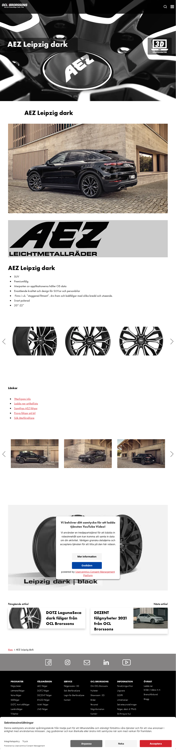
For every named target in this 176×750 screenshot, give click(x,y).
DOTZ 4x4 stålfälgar (20, 704)
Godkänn (87, 565)
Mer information (86, 556)
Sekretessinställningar (127, 704)
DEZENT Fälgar (44, 695)
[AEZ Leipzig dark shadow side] (88, 341)
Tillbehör (14, 713)
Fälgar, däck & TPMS (126, 709)
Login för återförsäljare (74, 695)
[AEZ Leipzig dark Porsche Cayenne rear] (141, 453)
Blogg (146, 698)
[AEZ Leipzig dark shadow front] (141, 341)
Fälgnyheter (16, 685)
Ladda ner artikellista (26, 403)
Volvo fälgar (16, 695)
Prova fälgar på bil (25, 413)
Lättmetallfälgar (18, 690)
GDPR (120, 695)
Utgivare (121, 690)
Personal (94, 704)
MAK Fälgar (42, 704)
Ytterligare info (22, 399)
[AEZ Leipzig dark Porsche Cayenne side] (34, 453)
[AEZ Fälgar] (87, 239)
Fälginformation (97, 709)
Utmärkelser (122, 699)
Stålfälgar (15, 699)
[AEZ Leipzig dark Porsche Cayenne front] (88, 453)
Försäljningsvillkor (125, 685)
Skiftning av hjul (124, 713)
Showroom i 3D (97, 695)
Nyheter (94, 690)
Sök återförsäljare (24, 418)
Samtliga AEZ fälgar (25, 408)
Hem (10, 649)
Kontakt (67, 699)
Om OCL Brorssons (99, 685)
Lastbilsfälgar (16, 709)
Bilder (93, 699)
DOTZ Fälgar (43, 690)
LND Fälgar (42, 709)
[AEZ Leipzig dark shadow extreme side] (34, 341)
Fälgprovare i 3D (71, 685)
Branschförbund (151, 694)
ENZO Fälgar (43, 699)
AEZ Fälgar (42, 685)
